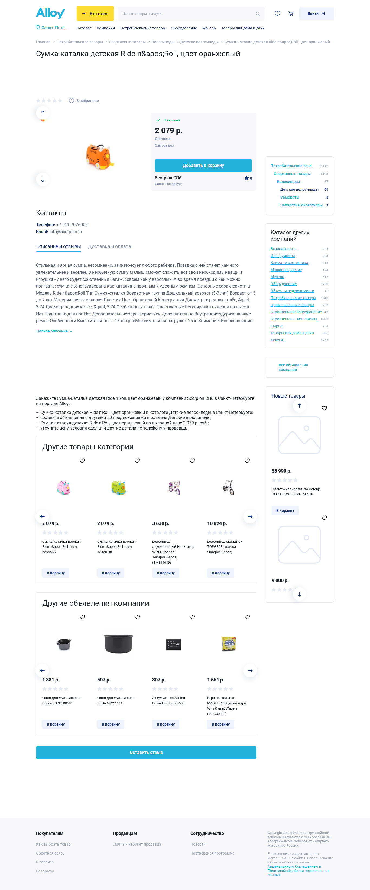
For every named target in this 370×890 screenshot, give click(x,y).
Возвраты (45, 871)
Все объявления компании (293, 367)
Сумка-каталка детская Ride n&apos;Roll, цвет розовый (61, 546)
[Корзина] (290, 13)
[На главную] (54, 13)
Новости (198, 844)
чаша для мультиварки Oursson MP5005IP (61, 700)
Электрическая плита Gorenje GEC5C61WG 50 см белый (296, 491)
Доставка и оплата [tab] (109, 246)
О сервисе (45, 862)
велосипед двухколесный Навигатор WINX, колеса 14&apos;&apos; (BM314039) (173, 552)
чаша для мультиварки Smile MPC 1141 (116, 700)
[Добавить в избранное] (82, 460)
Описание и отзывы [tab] (58, 246)
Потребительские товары (143, 28)
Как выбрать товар (53, 844)
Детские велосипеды (199, 42)
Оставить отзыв (146, 752)
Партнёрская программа (212, 853)
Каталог (84, 28)
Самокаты (304, 197)
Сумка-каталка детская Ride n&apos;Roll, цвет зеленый (116, 546)
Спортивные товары (127, 42)
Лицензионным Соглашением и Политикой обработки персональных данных (298, 870)
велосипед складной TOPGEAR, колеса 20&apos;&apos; (224, 546)
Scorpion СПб (168, 177)
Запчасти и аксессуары (304, 205)
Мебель (209, 28)
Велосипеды (163, 42)
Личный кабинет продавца (137, 844)
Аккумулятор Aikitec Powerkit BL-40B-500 (168, 700)
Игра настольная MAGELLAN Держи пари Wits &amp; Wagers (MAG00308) (226, 706)
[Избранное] (277, 13)
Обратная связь (50, 853)
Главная (43, 42)
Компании (106, 28)
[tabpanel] (146, 298)
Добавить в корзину (203, 165)
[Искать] (257, 13)
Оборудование (184, 28)
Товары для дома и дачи (243, 28)
